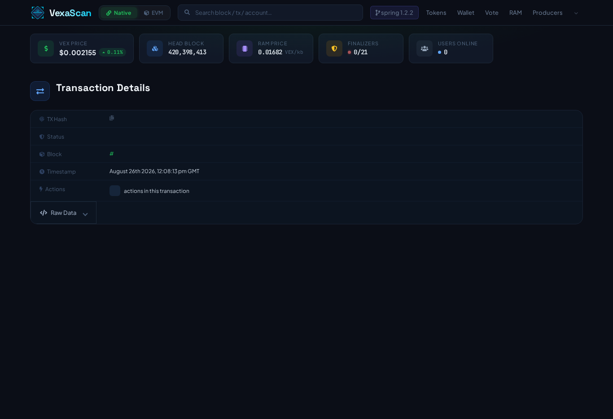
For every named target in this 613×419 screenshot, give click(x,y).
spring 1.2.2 (396, 12)
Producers (548, 12)
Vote (492, 12)
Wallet (465, 12)
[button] (63, 212)
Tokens (436, 12)
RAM (515, 12)
